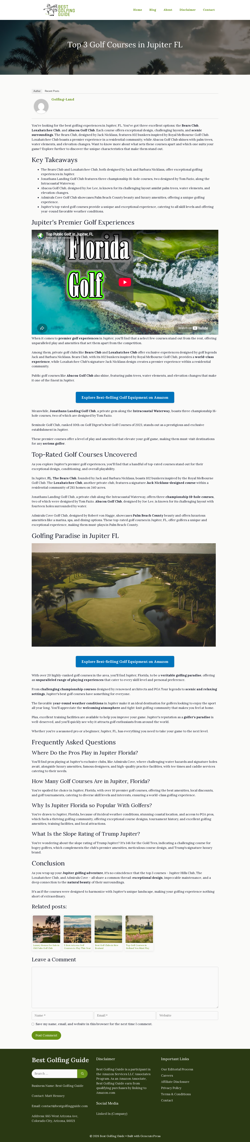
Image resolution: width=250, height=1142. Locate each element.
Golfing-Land (62, 99)
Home (137, 10)
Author (36, 91)
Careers (167, 1076)
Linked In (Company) (111, 1114)
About (167, 10)
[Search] (82, 1073)
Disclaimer (188, 10)
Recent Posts (52, 91)
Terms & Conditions (176, 1094)
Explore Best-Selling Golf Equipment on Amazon (125, 397)
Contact (209, 10)
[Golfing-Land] (41, 113)
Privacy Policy (171, 1088)
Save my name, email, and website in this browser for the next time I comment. (94, 1024)
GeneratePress (150, 1136)
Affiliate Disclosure (175, 1082)
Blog (152, 10)
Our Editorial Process (177, 1069)
